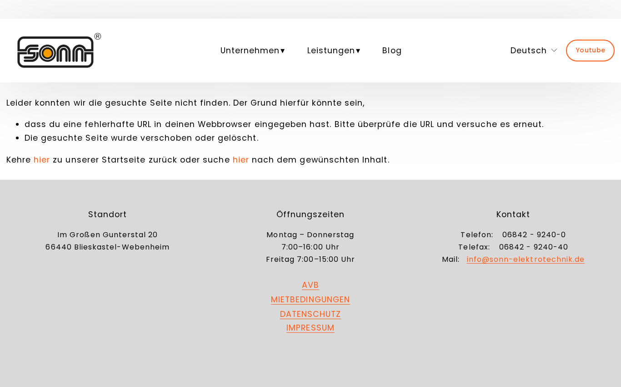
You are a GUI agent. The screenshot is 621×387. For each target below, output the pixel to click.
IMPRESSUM (310, 327)
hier (42, 159)
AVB (310, 284)
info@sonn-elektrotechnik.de (526, 259)
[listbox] (526, 50)
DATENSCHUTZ (310, 314)
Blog (391, 50)
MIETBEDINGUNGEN (310, 299)
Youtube (590, 50)
